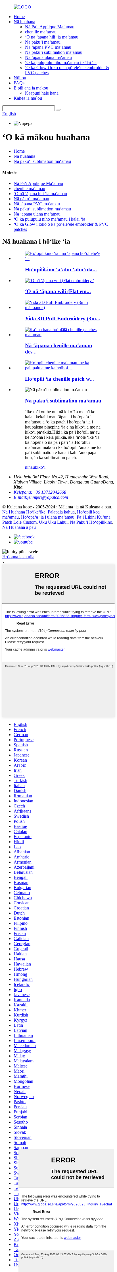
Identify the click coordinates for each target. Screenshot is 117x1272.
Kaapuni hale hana (41, 93)
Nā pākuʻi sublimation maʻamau (53, 52)
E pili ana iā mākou (31, 88)
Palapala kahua (61, 512)
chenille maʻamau (41, 31)
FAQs (19, 82)
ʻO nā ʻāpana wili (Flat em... (58, 291)
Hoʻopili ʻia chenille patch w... (59, 379)
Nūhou (20, 77)
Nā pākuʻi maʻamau (42, 42)
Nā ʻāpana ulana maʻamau (48, 57)
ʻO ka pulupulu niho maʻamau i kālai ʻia (61, 62)
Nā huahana (24, 21)
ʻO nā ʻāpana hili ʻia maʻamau (51, 37)
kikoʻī (40, 467)
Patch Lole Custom (19, 522)
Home (19, 16)
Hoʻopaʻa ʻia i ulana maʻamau (47, 517)
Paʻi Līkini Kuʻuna (93, 517)
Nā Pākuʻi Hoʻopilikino (91, 522)
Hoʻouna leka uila (18, 556)
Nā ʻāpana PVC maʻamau (48, 47)
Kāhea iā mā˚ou (28, 98)
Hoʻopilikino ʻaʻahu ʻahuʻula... (61, 269)
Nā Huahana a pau (19, 527)
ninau (30, 467)
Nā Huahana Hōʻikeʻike (23, 512)
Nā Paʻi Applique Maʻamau (49, 26)
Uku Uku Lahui (53, 522)
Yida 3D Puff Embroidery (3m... (62, 318)
